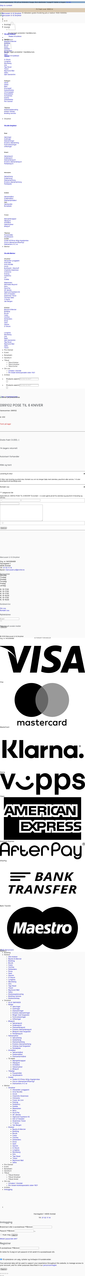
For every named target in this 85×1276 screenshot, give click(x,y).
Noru (14, 1110)
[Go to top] (1, 949)
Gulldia (15, 1106)
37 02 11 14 (7, 568)
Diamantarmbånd (19, 1056)
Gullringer (16, 1009)
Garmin (11, 975)
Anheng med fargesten (21, 1046)
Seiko (10, 992)
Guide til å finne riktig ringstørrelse (26, 1079)
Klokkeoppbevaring (16, 994)
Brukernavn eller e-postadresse (16, 1227)
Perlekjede (16, 1048)
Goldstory (16, 1104)
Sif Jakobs (16, 1115)
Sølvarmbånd (17, 1052)
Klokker (11, 1127)
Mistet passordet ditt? (8, 1239)
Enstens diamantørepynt (22, 1029)
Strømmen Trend (19, 1121)
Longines (11, 980)
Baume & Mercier (15, 959)
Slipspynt (16, 1063)
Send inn (3, 528)
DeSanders (12, 969)
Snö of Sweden (18, 1119)
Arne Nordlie (17, 1092)
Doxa (10, 971)
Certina (11, 967)
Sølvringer (16, 1007)
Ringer (5, 133)
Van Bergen (16, 1125)
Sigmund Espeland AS (21, 1117)
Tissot (10, 988)
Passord (7, 1231)
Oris (9, 984)
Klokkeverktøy (14, 998)
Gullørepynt (17, 1025)
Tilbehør (11, 1071)
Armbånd (11, 1050)
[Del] (5, 1273)
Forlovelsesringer (19, 1017)
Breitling (11, 961)
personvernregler (49, 1265)
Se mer (68, 2)
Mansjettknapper (19, 1061)
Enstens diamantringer (21, 1013)
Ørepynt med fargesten (21, 1031)
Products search (12, 379)
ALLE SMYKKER (14, 1002)
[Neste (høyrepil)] (3, 1275)
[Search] (7, 381)
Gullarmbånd (17, 1054)
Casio (10, 965)
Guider (10, 1077)
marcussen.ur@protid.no (15, 570)
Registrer (3, 1269)
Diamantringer (18, 1011)
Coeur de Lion (18, 1100)
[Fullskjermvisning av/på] (3, 1273)
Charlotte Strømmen (20, 1096)
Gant (10, 973)
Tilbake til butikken (15, 36)
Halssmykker (13, 1036)
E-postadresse (9, 1248)
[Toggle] (84, 474)
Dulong (15, 1102)
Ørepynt (11, 1021)
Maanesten (16, 1108)
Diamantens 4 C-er (19, 1083)
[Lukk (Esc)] (7, 1273)
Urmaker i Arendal (14, 371)
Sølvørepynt (17, 1023)
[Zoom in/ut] (1, 1273)
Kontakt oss (4, 610)
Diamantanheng (18, 1042)
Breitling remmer (14, 996)
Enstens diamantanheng (21, 1044)
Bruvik (10, 963)
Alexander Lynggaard (20, 1090)
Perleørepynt (17, 1034)
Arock (14, 1094)
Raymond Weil (13, 990)
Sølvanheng (17, 1038)
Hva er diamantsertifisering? (23, 1081)
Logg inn (14, 1235)
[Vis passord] (34, 1231)
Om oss (3, 608)
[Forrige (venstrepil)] (1, 1275)
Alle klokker (13, 957)
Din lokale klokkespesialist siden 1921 (21, 373)
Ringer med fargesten (20, 1015)
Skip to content (6, 5)
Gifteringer (16, 1019)
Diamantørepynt (18, 1027)
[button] (5, 21)
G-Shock (11, 977)
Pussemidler (17, 1073)
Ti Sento (15, 1123)
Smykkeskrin (17, 1075)
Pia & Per (15, 1113)
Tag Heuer (12, 986)
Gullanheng (16, 1040)
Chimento (16, 1098)
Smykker (11, 1088)
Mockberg (12, 982)
